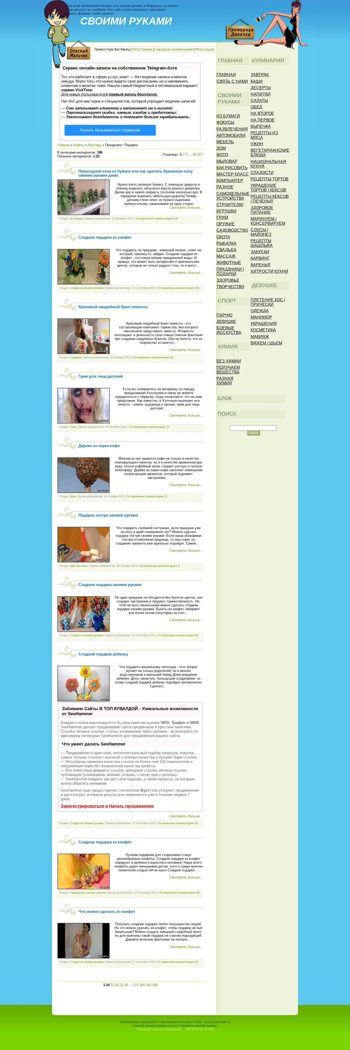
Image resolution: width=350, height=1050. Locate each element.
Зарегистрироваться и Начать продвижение (107, 806)
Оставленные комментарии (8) (153, 357)
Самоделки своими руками (174, 49)
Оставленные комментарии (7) (149, 426)
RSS (134, 49)
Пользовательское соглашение (159, 1029)
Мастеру (94, 145)
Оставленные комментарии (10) (179, 287)
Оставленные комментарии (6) (178, 635)
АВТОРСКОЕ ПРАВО (199, 1029)
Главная (146, 49)
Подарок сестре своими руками (108, 515)
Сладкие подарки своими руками (109, 585)
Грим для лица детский (100, 376)
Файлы (79, 145)
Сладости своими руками (87, 287)
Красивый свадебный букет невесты (113, 307)
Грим (73, 426)
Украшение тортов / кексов (87, 892)
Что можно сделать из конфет (106, 912)
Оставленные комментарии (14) (157, 218)
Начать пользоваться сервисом (110, 130)
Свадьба (75, 357)
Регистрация (204, 49)
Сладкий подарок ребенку (103, 654)
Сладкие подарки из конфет (105, 237)
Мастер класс (79, 565)
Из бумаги (77, 218)
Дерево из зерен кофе (99, 446)
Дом (73, 496)
